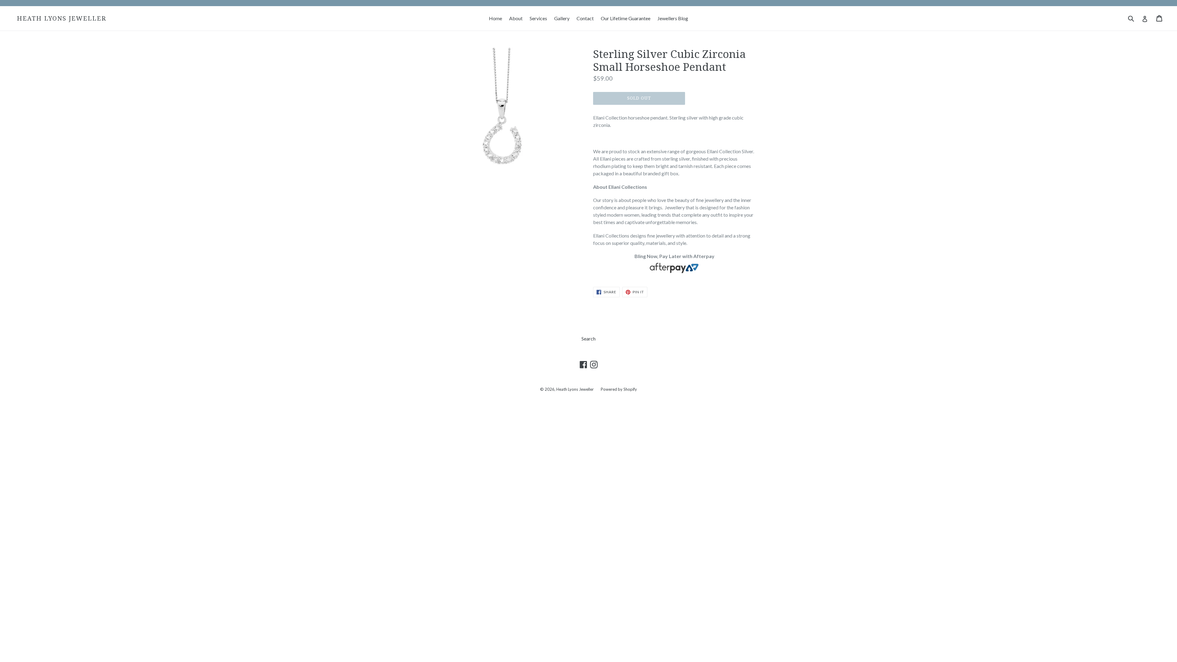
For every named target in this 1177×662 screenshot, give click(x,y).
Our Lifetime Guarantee (625, 18)
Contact (585, 18)
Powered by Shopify (619, 389)
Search (588, 338)
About (516, 18)
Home (495, 18)
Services (538, 18)
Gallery (561, 18)
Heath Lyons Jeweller (61, 18)
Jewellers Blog (672, 18)
